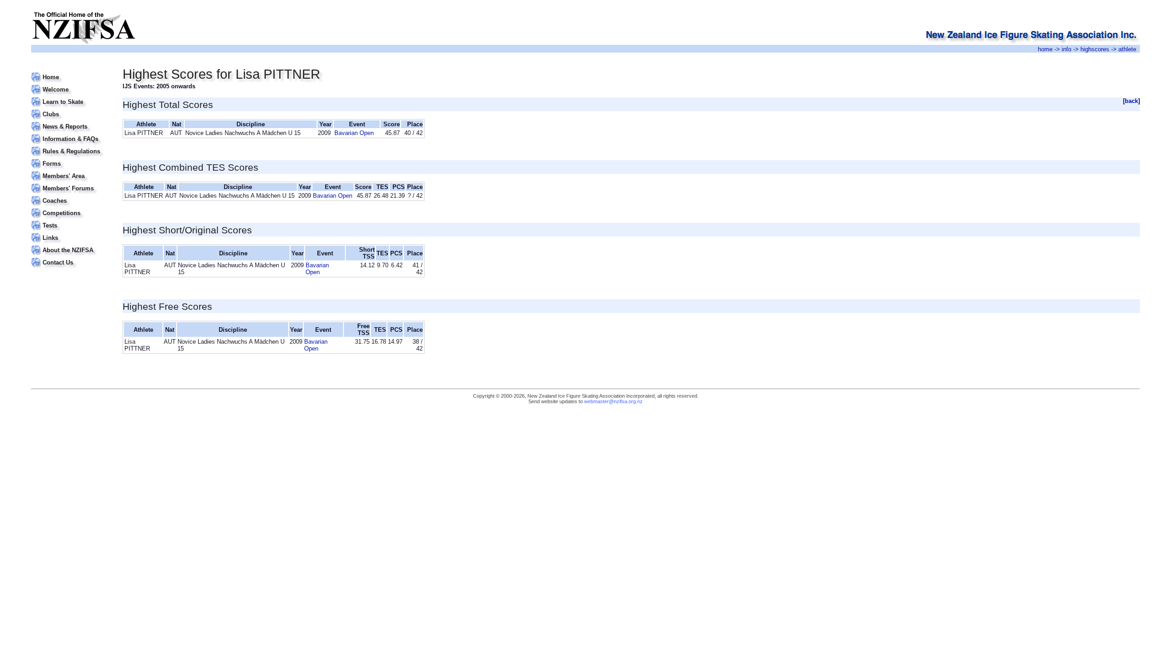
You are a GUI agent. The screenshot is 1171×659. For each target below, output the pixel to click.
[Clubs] (71, 108)
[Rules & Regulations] (71, 145)
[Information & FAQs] (71, 133)
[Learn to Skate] (71, 96)
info (1066, 49)
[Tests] (71, 220)
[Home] (71, 71)
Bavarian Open (354, 133)
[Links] (71, 232)
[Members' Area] (71, 170)
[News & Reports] (71, 121)
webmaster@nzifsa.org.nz (613, 401)
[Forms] (71, 158)
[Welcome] (71, 84)
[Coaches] (71, 195)
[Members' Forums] (71, 183)
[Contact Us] (71, 257)
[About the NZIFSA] (71, 244)
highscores (1094, 49)
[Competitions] (71, 207)
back (1131, 100)
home (1045, 49)
